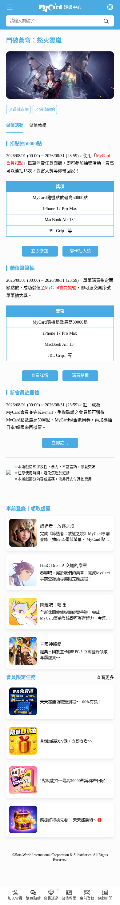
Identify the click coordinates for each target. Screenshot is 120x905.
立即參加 (39, 251)
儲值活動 (14, 125)
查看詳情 (39, 375)
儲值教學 (37, 125)
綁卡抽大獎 (80, 251)
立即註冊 (60, 443)
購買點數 (80, 375)
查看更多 (105, 678)
